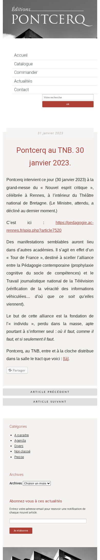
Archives (15, 483)
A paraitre (21, 435)
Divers (18, 446)
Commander (25, 72)
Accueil (20, 55)
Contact (21, 89)
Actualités (23, 81)
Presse (19, 457)
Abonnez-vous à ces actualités (35, 501)
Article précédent (50, 392)
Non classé (22, 451)
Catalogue (23, 63)
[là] (65, 359)
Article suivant (50, 402)
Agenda (20, 440)
